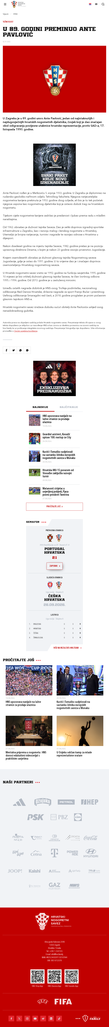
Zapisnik (53, 566)
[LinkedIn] (51, 1018)
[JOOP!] (15, 870)
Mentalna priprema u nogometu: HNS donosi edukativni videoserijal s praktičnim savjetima (26, 755)
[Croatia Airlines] (73, 837)
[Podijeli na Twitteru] (13, 350)
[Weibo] (43, 1018)
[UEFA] (42, 1001)
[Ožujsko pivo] (42, 801)
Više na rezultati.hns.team (66, 648)
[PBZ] (59, 817)
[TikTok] (59, 1018)
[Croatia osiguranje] (54, 837)
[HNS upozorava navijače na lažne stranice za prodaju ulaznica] (29, 680)
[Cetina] (36, 852)
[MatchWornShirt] (74, 885)
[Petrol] (66, 801)
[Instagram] (27, 1018)
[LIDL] (78, 817)
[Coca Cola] (91, 837)
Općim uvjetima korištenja (25, 331)
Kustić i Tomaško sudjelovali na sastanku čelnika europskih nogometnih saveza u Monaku (73, 705)
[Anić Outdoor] (54, 870)
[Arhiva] (103, 4)
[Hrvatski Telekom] (54, 852)
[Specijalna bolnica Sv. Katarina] (35, 885)
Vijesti (5, 14)
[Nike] (19, 801)
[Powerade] (73, 852)
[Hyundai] (91, 852)
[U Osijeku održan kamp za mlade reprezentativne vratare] (80, 731)
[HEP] (89, 801)
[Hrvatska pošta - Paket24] (36, 837)
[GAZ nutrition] (54, 885)
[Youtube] (35, 1018)
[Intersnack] (18, 852)
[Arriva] (74, 870)
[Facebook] (11, 1018)
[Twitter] (19, 1018)
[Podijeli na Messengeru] (27, 350)
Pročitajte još (53, 507)
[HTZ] (18, 837)
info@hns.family (57, 954)
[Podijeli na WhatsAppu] (20, 350)
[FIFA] (63, 1001)
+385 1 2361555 (56, 951)
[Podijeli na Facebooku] (6, 350)
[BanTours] (94, 870)
